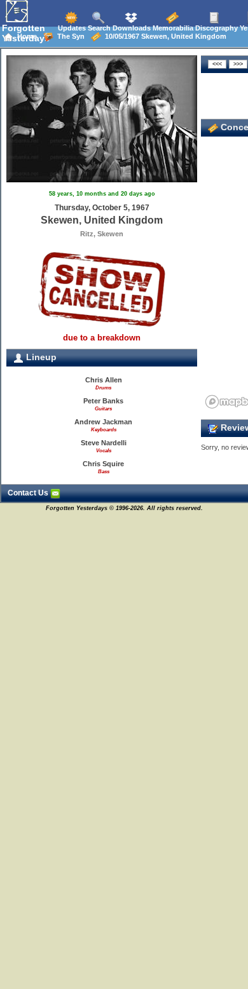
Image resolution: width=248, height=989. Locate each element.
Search (98, 28)
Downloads (131, 28)
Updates (71, 28)
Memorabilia (172, 28)
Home (25, 36)
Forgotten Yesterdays (26, 33)
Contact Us (29, 492)
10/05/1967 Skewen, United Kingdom (163, 36)
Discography (215, 28)
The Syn (69, 36)
